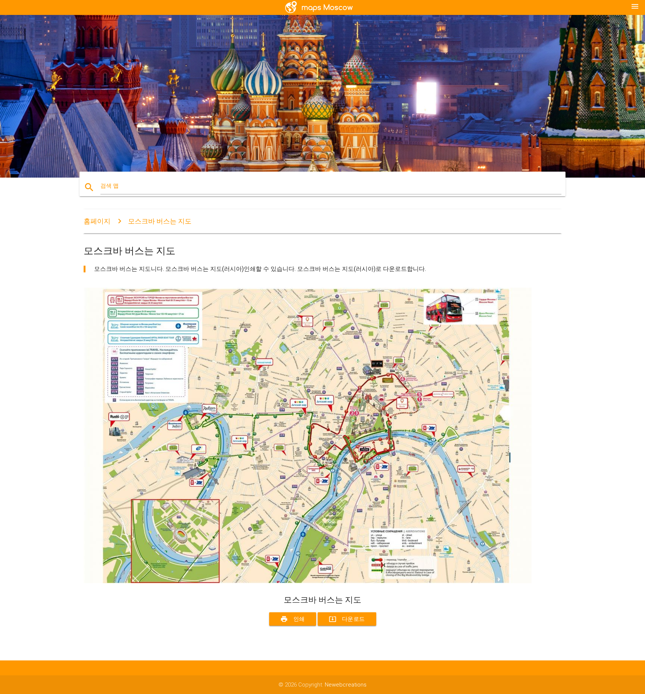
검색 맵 (109, 185)
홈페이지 (97, 221)
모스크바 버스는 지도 (159, 221)
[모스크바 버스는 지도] (308, 581)
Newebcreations (346, 684)
